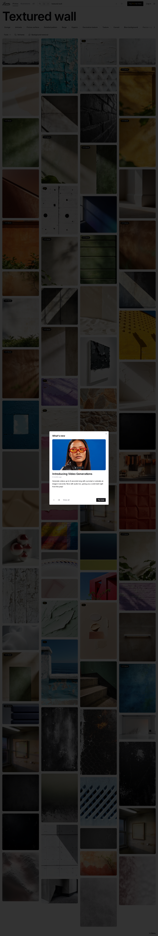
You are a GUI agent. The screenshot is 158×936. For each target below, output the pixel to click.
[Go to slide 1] (75, 467)
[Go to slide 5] (82, 467)
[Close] (106, 433)
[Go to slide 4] (80, 467)
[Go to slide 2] (77, 467)
